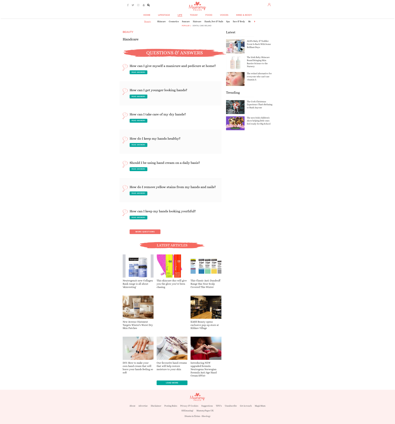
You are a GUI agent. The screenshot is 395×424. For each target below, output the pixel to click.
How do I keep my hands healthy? (155, 138)
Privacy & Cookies (189, 406)
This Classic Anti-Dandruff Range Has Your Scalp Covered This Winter (205, 284)
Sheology (206, 416)
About (132, 406)
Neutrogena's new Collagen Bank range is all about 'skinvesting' (138, 284)
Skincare (161, 21)
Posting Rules (170, 406)
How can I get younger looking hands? (158, 90)
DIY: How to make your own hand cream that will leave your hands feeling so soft (138, 367)
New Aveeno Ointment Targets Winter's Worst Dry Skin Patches (138, 325)
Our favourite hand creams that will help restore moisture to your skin (172, 366)
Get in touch (246, 406)
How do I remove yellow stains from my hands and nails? (173, 187)
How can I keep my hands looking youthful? (163, 211)
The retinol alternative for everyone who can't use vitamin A (259, 76)
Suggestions (207, 406)
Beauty (147, 21)
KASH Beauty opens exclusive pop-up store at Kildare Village (205, 325)
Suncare (186, 21)
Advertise (143, 406)
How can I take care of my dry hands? (158, 114)
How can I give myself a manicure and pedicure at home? (173, 66)
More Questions (145, 231)
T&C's (219, 406)
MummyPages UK (205, 410)
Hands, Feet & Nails (213, 21)
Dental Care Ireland (202, 26)
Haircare (197, 21)
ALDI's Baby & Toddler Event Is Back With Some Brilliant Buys (259, 44)
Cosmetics (174, 21)
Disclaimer (156, 406)
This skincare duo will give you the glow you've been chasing (172, 284)
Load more (172, 382)
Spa (228, 21)
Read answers (138, 72)
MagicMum (260, 406)
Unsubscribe (231, 406)
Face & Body (239, 21)
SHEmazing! (187, 410)
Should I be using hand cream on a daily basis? (165, 163)
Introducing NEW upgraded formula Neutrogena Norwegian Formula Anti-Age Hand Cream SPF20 (204, 369)
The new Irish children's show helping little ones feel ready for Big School (258, 120)
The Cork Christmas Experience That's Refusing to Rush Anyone (259, 104)
